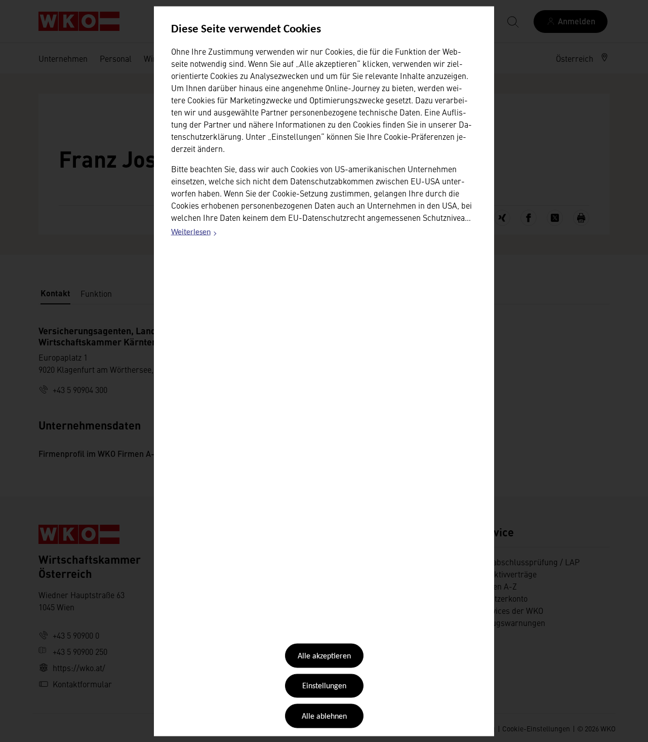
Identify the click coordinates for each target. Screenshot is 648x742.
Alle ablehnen (324, 716)
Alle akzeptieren (324, 656)
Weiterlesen (194, 234)
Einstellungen (324, 686)
